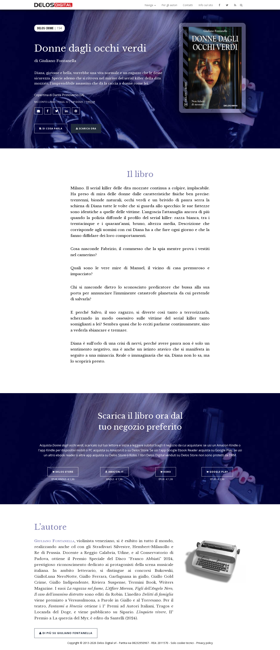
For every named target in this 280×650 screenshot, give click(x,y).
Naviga (149, 5)
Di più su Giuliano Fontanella (67, 633)
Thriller (90, 101)
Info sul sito (205, 5)
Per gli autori (169, 5)
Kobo (167, 471)
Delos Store (64, 471)
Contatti (188, 5)
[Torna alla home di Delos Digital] (53, 5)
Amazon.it (116, 471)
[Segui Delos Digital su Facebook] (219, 5)
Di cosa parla (52, 128)
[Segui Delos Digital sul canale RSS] (235, 5)
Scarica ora (87, 128)
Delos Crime (45, 28)
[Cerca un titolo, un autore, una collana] (241, 5)
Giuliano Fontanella (57, 60)
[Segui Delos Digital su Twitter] (227, 5)
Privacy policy (204, 643)
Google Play (218, 471)
